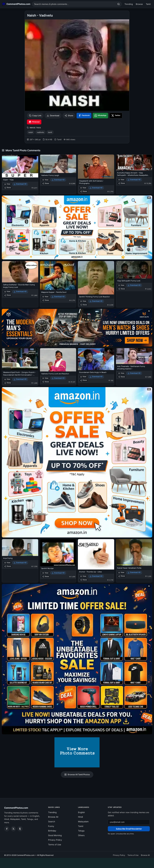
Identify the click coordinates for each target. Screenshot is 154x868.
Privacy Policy (55, 840)
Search (51, 821)
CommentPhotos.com (16, 807)
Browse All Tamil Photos (79, 774)
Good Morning (55, 835)
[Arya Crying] (20, 547)
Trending (129, 4)
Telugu (81, 831)
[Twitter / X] (13, 828)
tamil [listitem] (50, 132)
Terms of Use (54, 844)
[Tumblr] (20, 828)
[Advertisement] (77, 862)
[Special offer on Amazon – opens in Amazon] (77, 227)
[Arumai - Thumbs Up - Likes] (96, 554)
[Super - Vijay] (20, 166)
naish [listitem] (30, 132)
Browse (139, 4)
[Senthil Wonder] (58, 552)
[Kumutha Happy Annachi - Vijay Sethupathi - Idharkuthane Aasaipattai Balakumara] (134, 163)
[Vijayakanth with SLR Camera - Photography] (96, 167)
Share (70, 115)
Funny (51, 826)
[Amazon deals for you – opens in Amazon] (77, 327)
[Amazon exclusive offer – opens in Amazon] (77, 659)
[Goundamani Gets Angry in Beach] (96, 359)
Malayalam (83, 821)
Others (81, 835)
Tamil (148, 4)
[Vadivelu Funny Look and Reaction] (58, 359)
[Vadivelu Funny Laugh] (58, 164)
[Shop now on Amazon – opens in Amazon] (77, 462)
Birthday (52, 831)
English (81, 812)
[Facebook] (6, 828)
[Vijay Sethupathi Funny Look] (134, 270)
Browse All (53, 817)
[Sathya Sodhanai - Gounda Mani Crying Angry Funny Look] (20, 272)
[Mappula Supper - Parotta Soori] (58, 275)
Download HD (21, 184)
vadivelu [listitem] (40, 132)
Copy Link (36, 115)
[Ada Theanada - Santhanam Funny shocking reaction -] (134, 356)
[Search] (119, 4)
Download (54, 115)
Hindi (80, 817)
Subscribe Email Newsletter (129, 829)
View (8, 184)
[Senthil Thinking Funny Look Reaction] (96, 277)
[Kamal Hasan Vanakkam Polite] (134, 552)
